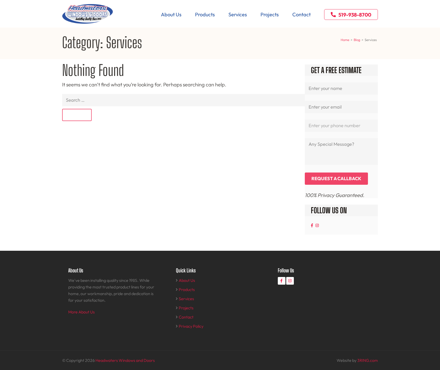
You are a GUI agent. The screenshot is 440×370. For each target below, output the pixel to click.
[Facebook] (312, 225)
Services (237, 14)
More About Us (81, 311)
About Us (171, 14)
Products (205, 14)
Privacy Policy (191, 326)
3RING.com (367, 360)
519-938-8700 (354, 14)
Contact (301, 14)
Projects (269, 14)
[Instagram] (317, 225)
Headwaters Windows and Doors (125, 360)
